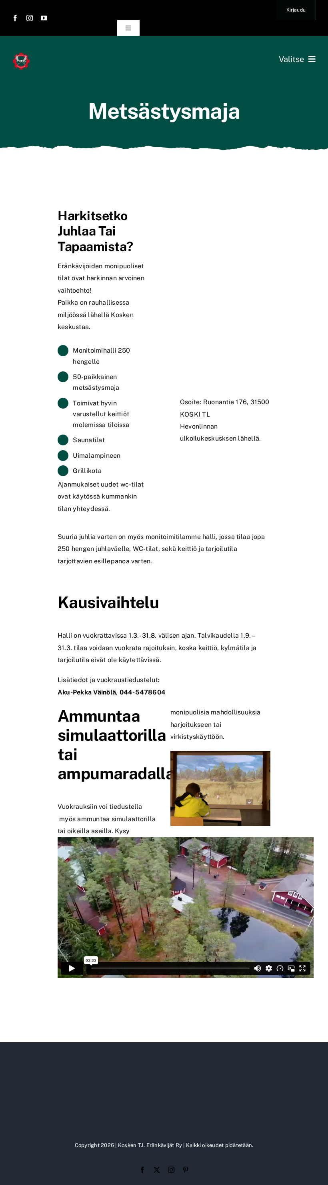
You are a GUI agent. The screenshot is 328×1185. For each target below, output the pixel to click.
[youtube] (44, 18)
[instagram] (29, 18)
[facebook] (15, 18)
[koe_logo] (21, 55)
